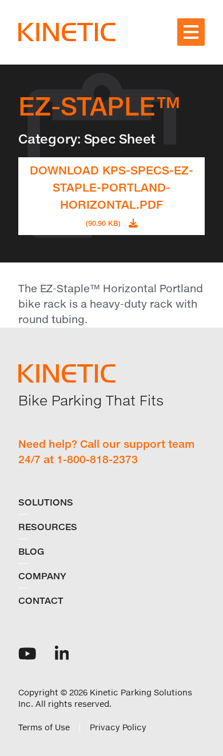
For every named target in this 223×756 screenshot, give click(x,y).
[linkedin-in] (62, 652)
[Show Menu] (191, 32)
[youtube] (27, 652)
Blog (31, 551)
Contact (40, 600)
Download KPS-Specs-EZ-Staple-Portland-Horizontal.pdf (111, 195)
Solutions (45, 502)
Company (42, 576)
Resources (47, 526)
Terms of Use (44, 727)
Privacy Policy (118, 727)
